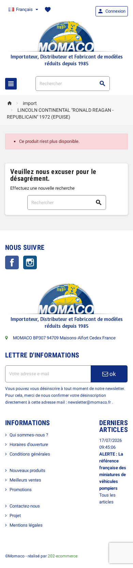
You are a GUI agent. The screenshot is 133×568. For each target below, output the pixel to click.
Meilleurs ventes (25, 480)
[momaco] (66, 35)
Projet (15, 515)
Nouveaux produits (27, 470)
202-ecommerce (62, 556)
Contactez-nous (25, 506)
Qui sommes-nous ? (29, 434)
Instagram (30, 262)
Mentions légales (26, 525)
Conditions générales (30, 454)
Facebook (12, 262)
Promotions (21, 489)
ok (112, 373)
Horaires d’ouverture (29, 444)
